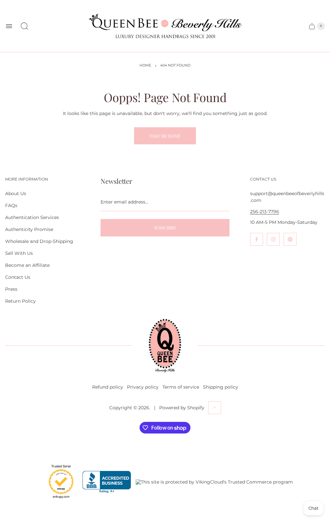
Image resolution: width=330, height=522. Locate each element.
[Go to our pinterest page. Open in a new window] (290, 239)
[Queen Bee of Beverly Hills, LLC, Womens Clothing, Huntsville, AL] (106, 482)
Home (145, 65)
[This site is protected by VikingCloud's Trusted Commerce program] (214, 482)
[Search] (24, 26)
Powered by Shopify (181, 408)
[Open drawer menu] (9, 26)
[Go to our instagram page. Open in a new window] (273, 239)
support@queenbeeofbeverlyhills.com (287, 197)
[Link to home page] (165, 345)
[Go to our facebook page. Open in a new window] (256, 239)
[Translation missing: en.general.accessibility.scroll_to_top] (214, 407)
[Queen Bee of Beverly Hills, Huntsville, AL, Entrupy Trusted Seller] (57, 500)
